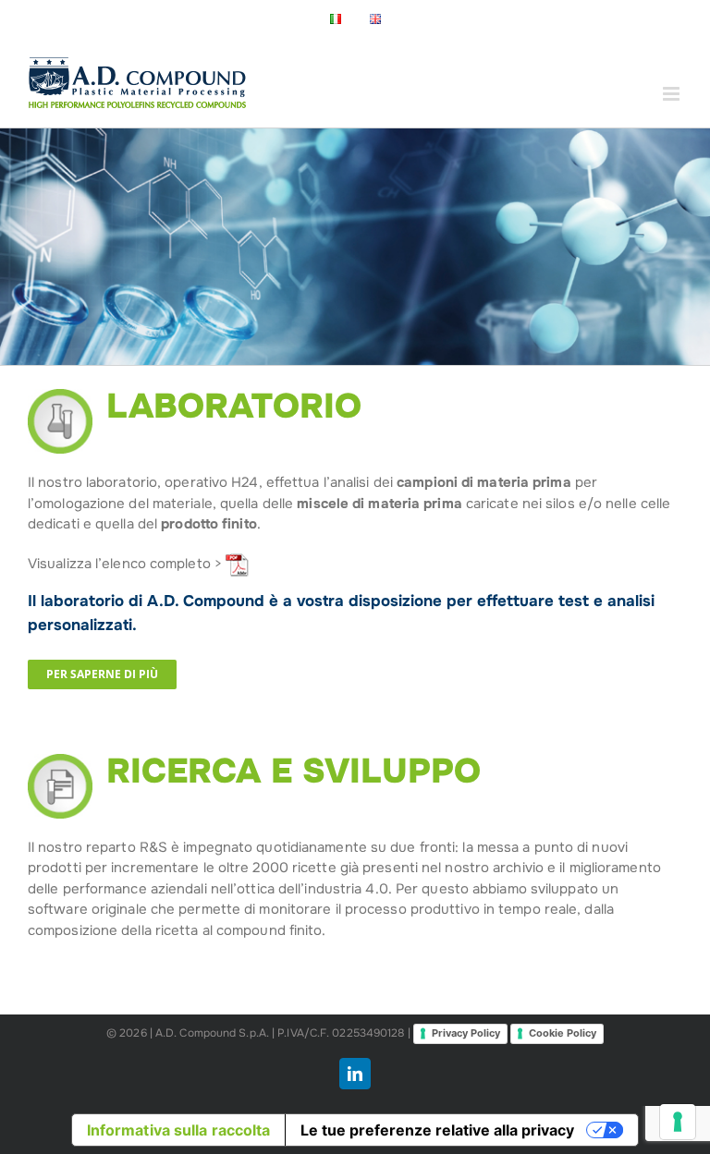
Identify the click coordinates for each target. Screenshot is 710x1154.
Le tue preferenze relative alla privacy (437, 1130)
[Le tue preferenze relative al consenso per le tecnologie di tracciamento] (677, 1121)
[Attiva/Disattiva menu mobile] (672, 93)
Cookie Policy (562, 1032)
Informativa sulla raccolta (179, 1130)
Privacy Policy (466, 1032)
